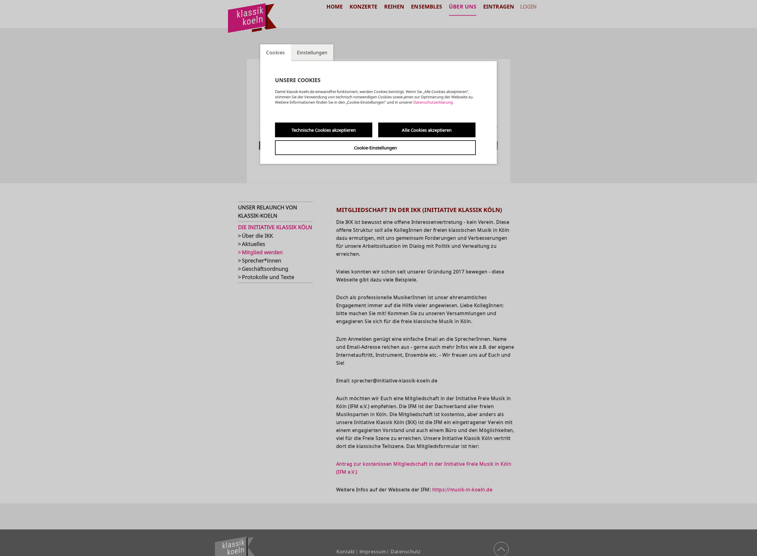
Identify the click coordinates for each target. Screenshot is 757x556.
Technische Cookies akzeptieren (324, 130)
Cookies (275, 52)
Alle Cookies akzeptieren (427, 130)
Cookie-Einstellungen (375, 148)
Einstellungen (312, 52)
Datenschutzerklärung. (433, 102)
